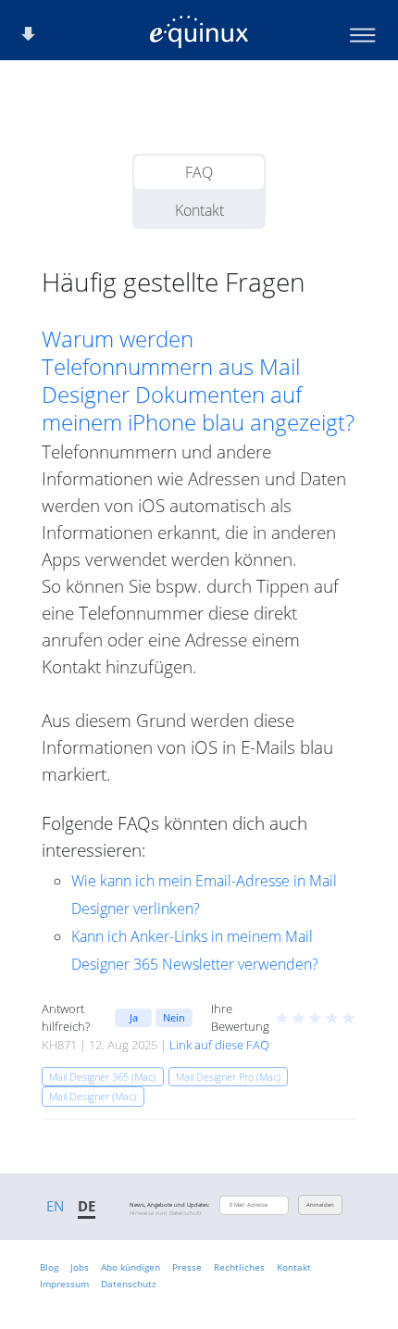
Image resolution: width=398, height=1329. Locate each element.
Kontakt (199, 210)
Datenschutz (128, 1283)
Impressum (64, 1283)
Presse (187, 1266)
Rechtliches (239, 1266)
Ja (134, 1017)
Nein (174, 1017)
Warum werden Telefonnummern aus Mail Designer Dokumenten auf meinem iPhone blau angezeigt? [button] (198, 380)
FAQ (199, 172)
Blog (49, 1266)
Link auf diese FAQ (219, 1044)
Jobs (79, 1266)
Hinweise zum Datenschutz (166, 1213)
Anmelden (320, 1205)
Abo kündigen (130, 1266)
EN (55, 1206)
